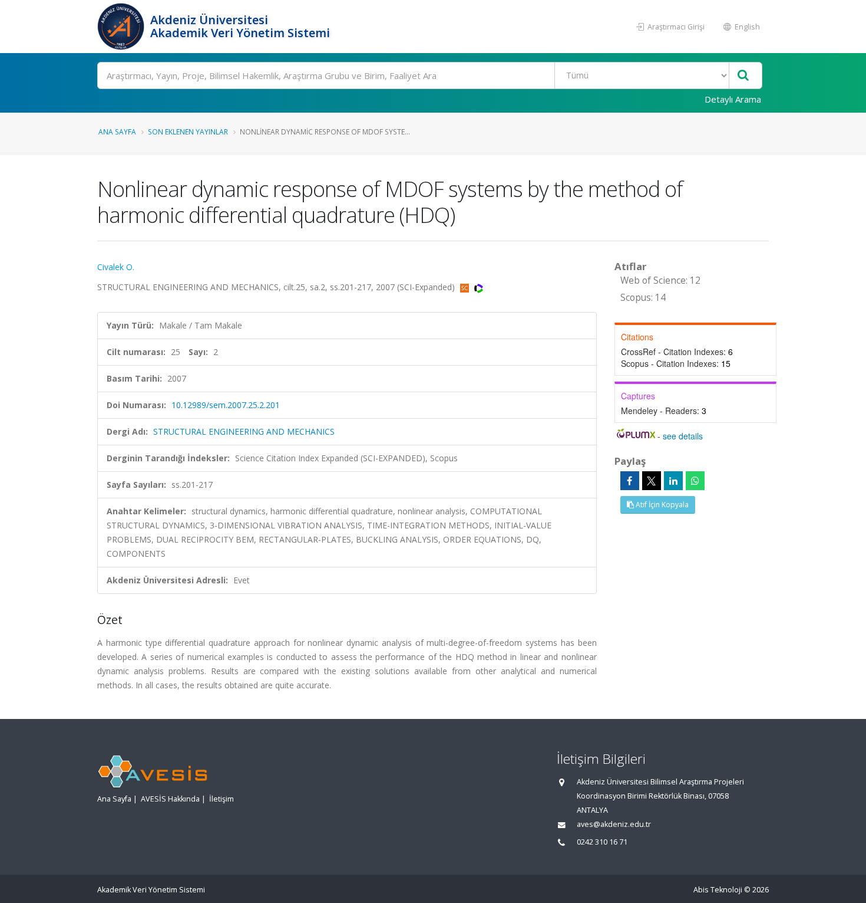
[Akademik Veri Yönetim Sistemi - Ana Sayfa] (122, 26)
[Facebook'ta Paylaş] (629, 480)
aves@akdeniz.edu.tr (614, 824)
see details (683, 436)
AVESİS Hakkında (170, 799)
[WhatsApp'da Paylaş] (695, 480)
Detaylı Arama (733, 99)
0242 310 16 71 (602, 842)
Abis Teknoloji (717, 890)
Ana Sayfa (117, 131)
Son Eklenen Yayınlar (188, 131)
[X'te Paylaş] (651, 480)
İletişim (221, 799)
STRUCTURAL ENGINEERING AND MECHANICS (244, 431)
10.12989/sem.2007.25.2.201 (225, 405)
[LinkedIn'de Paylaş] (673, 480)
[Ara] (743, 76)
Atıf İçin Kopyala (661, 505)
